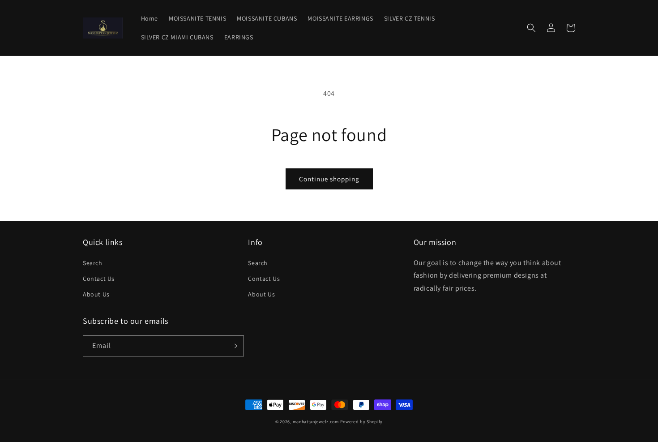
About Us (96, 294)
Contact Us (99, 279)
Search (93, 263)
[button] (531, 28)
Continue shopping (329, 179)
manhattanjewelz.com (316, 422)
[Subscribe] (234, 345)
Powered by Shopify (361, 422)
